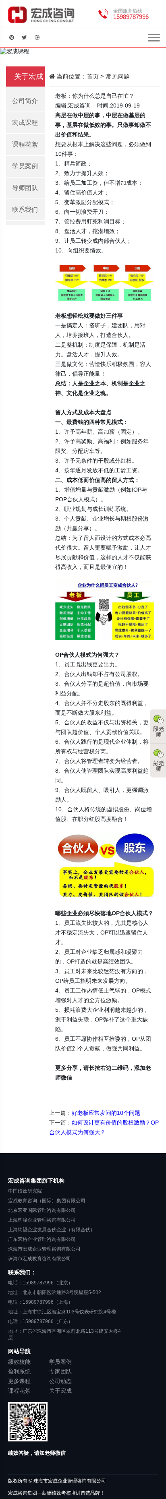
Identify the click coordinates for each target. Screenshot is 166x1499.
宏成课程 (25, 122)
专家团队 (60, 1371)
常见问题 (118, 76)
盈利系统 (19, 1371)
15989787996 (131, 16)
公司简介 (25, 100)
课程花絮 (25, 144)
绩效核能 (19, 1361)
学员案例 (25, 166)
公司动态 (60, 1381)
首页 (93, 76)
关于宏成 (60, 1390)
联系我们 (25, 209)
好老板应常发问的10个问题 (106, 1113)
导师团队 (25, 187)
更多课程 (19, 1381)
